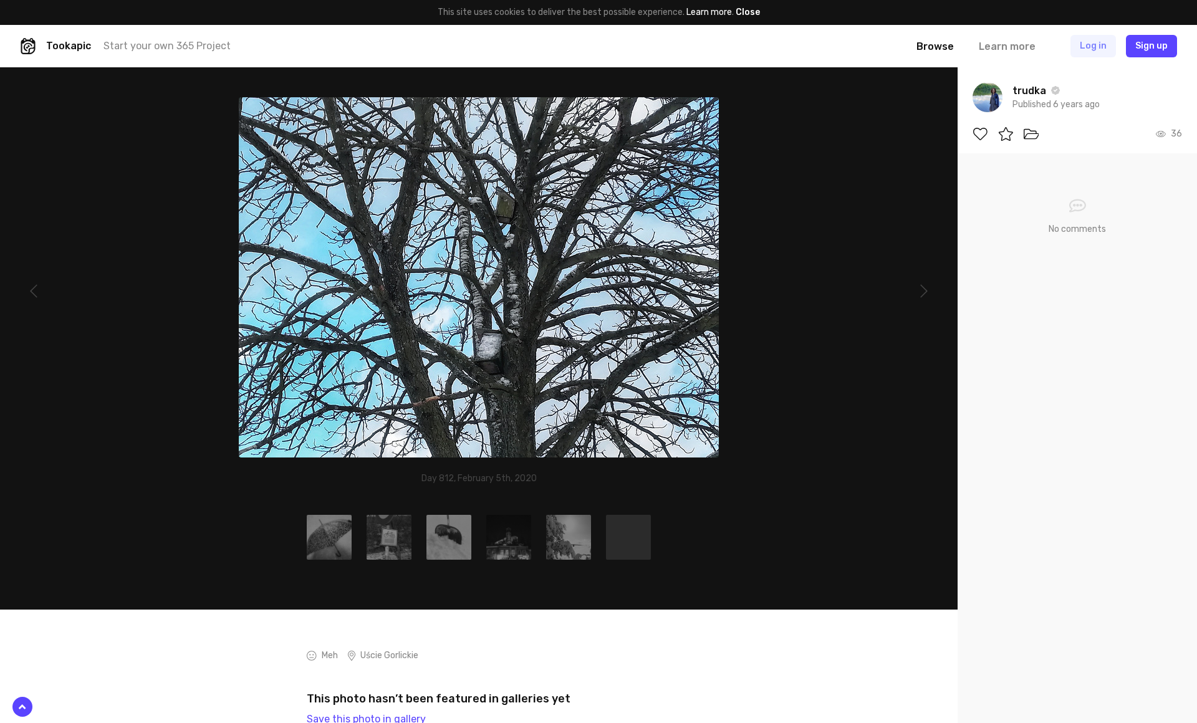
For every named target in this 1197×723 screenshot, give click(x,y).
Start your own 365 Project (167, 46)
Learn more (709, 12)
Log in (1093, 46)
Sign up (1151, 46)
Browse (935, 46)
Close (748, 12)
